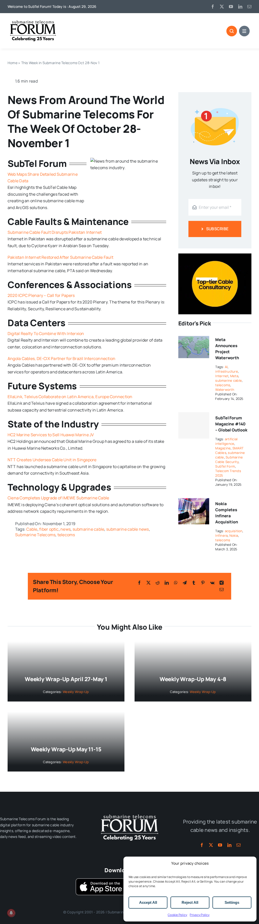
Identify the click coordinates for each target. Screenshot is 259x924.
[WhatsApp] (175, 582)
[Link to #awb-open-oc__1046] (231, 31)
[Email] (221, 589)
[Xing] (221, 582)
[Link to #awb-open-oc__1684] (244, 31)
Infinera (221, 535)
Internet (221, 376)
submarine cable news (127, 529)
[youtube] (231, 7)
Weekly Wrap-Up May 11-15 (66, 749)
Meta (234, 376)
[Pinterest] (202, 582)
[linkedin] (240, 7)
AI (226, 367)
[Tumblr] (193, 582)
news (65, 529)
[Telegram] (184, 582)
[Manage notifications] (11, 913)
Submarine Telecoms (35, 534)
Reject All (190, 902)
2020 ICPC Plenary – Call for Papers (41, 295)
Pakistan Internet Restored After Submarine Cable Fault (60, 257)
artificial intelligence (226, 441)
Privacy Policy (199, 915)
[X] (148, 582)
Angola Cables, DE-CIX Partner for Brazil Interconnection (61, 358)
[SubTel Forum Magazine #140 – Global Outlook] (193, 425)
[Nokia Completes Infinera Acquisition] (193, 501)
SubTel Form (225, 466)
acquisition (234, 531)
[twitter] (222, 7)
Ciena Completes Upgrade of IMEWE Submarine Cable (58, 498)
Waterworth (224, 389)
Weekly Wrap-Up (76, 691)
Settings (232, 902)
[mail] (249, 7)
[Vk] (212, 582)
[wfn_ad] (214, 255)
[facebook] (213, 7)
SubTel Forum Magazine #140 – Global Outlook (231, 424)
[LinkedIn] (166, 582)
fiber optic (49, 529)
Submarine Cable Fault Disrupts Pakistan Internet (55, 232)
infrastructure (226, 371)
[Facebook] (139, 582)
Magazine (223, 448)
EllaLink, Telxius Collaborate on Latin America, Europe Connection (70, 396)
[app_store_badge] (101, 880)
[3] (129, 814)
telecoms (66, 534)
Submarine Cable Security (229, 459)
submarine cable (88, 529)
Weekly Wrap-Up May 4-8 (193, 679)
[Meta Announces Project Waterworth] (193, 337)
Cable (31, 529)
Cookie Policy (177, 915)
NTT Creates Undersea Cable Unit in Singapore (52, 460)
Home (12, 62)
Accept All (148, 902)
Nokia (233, 535)
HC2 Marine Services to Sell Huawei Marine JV (51, 435)
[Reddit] (157, 582)
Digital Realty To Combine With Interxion (46, 333)
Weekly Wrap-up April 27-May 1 (66, 679)
